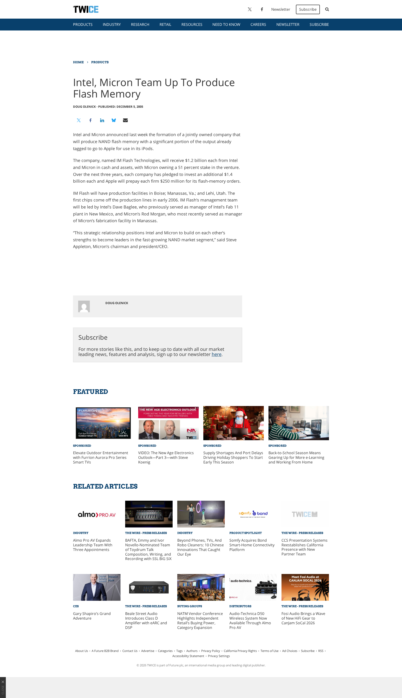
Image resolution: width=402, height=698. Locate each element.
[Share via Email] (125, 120)
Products (83, 24)
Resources (191, 24)
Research (140, 24)
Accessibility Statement (188, 656)
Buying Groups (189, 606)
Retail (165, 24)
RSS (320, 651)
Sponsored (82, 445)
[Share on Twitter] (79, 120)
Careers (258, 24)
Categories (165, 651)
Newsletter (280, 9)
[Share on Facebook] (90, 120)
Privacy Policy (210, 651)
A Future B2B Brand (105, 651)
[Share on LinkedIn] (102, 120)
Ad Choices (289, 651)
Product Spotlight (245, 533)
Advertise (147, 651)
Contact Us (129, 651)
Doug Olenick (84, 106)
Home (78, 62)
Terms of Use (269, 651)
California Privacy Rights (240, 651)
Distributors (240, 606)
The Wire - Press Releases (146, 533)
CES (76, 606)
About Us (81, 651)
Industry (112, 24)
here (216, 354)
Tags (179, 651)
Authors (192, 651)
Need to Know (226, 24)
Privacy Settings (219, 656)
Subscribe (308, 9)
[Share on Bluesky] (114, 120)
